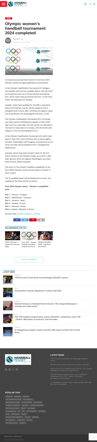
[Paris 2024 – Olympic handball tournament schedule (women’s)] (29, 240)
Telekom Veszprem (36, 405)
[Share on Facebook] (17, 219)
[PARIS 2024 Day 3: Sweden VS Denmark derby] (12, 240)
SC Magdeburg (11, 411)
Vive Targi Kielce (11, 423)
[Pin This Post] (33, 219)
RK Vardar (31, 408)
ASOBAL (24, 414)
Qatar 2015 (20, 420)
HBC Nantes (15, 414)
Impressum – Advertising (13, 436)
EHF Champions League (13, 399)
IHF (19, 411)
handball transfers (13, 405)
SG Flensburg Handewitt (14, 417)
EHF (23, 411)
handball (18, 396)
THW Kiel (26, 396)
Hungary (23, 423)
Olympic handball (24, 214)
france (23, 408)
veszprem (41, 411)
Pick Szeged (38, 402)
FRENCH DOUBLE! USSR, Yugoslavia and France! (44, 244)
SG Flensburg (31, 411)
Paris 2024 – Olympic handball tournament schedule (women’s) (29, 244)
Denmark (25, 405)
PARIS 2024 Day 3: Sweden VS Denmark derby (12, 244)
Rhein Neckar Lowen (13, 402)
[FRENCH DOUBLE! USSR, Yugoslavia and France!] (45, 240)
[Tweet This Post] (25, 219)
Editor (18, 39)
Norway (27, 417)
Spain (7, 414)
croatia (29, 420)
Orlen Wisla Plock (12, 408)
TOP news (36, 214)
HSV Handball (10, 420)
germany (35, 417)
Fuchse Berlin (26, 402)
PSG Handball (28, 399)
